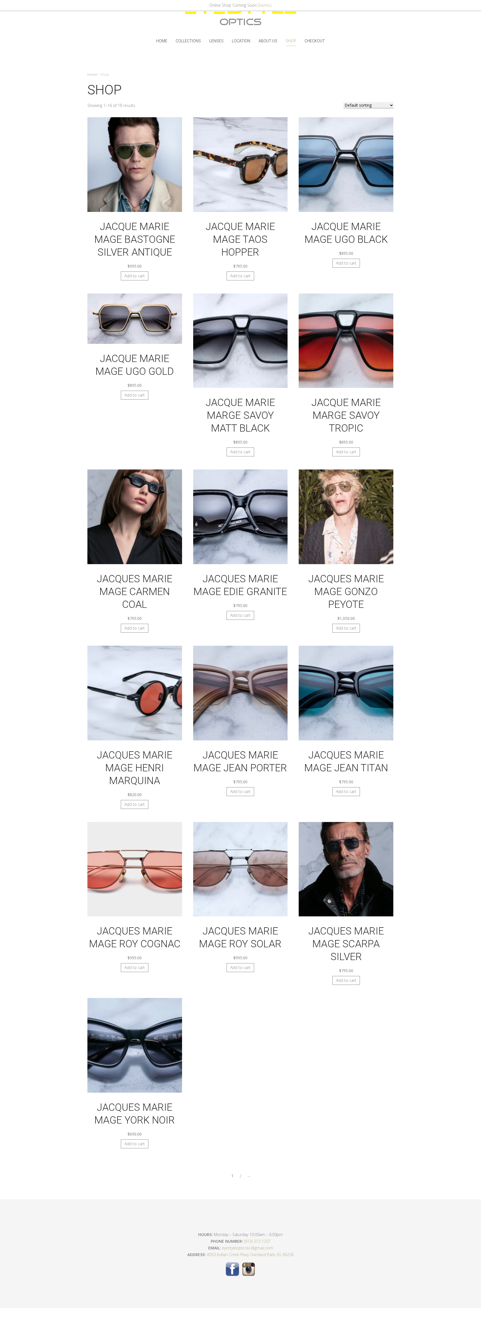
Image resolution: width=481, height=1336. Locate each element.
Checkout (315, 41)
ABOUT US (268, 41)
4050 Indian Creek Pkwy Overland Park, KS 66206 (250, 1254)
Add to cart (134, 275)
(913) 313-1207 (257, 1241)
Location (241, 41)
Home (161, 41)
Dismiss (265, 5)
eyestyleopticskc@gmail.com (247, 1248)
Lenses (216, 41)
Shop (291, 41)
